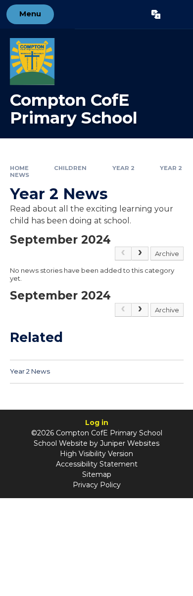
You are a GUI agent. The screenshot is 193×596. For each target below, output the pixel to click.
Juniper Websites (129, 443)
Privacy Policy (97, 484)
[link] (123, 253)
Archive (167, 253)
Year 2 (123, 168)
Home (19, 168)
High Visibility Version (96, 453)
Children (70, 168)
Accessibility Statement (97, 464)
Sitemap (96, 474)
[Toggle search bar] (176, 14)
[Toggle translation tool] (155, 14)
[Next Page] (140, 253)
